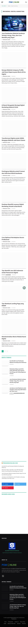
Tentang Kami (10, 621)
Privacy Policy (22, 621)
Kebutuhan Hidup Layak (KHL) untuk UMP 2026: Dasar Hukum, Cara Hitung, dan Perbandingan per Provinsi (18, 371)
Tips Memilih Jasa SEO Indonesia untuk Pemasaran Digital (12, 271)
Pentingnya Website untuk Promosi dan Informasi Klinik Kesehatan (13, 172)
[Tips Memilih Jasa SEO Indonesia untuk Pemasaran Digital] (14, 260)
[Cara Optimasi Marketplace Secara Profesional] (14, 227)
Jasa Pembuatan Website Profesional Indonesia (12, 552)
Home (9, 6)
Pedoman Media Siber (12, 623)
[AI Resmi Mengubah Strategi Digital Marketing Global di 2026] (14, 95)
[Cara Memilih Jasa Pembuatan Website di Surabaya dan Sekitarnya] (5, 363)
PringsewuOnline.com (10, 463)
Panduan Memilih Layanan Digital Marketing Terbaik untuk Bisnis (13, 205)
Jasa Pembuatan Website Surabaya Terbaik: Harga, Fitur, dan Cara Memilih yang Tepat (13, 35)
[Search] (26, 2)
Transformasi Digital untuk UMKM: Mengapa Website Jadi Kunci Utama (13, 139)
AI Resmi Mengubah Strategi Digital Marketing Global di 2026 (13, 106)
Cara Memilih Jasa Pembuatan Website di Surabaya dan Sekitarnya (18, 361)
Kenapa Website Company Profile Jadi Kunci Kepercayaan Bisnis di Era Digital (14, 72)
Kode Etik (18, 623)
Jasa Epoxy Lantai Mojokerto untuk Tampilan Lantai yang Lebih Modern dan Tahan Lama (18, 389)
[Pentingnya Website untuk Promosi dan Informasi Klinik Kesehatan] (14, 161)
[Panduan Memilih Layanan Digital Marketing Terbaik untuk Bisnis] (14, 194)
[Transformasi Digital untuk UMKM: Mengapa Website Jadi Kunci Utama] (14, 128)
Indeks (5, 623)
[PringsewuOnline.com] (14, 2)
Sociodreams (14, 619)
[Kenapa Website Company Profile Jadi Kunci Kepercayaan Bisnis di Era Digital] (14, 60)
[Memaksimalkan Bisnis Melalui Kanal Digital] (14, 326)
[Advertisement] (14, 412)
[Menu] (2, 2)
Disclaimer (24, 623)
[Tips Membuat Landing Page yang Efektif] (14, 293)
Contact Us (17, 621)
